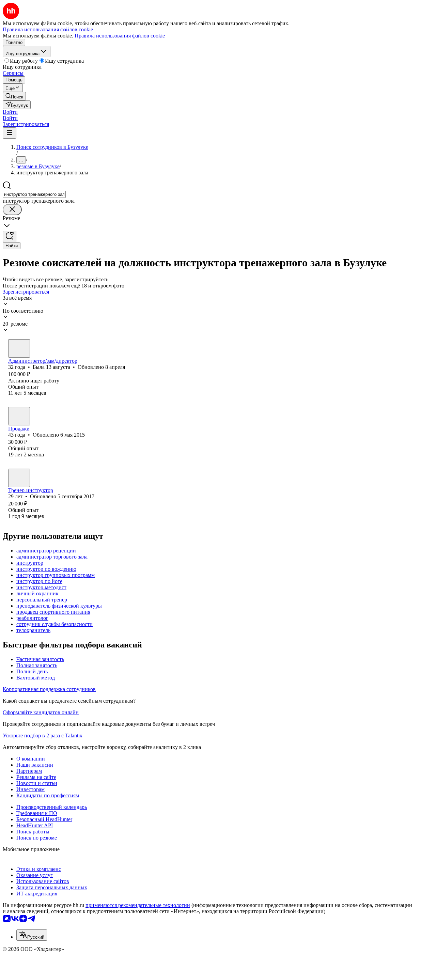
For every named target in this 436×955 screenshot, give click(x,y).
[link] (14, 96)
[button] (10, 112)
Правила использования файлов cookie (120, 35)
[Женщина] (19, 348)
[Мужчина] (19, 416)
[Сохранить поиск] (9, 236)
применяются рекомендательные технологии (137, 905)
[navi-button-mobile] (9, 133)
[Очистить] (12, 209)
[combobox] (34, 194)
